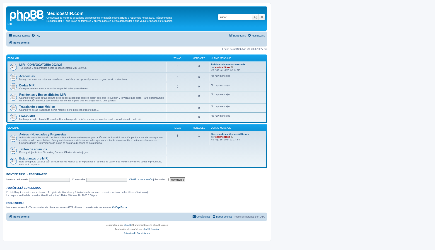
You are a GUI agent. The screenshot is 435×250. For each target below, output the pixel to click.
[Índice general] (26, 14)
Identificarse (15, 174)
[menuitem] (36, 35)
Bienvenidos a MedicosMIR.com (230, 134)
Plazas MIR (27, 116)
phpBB (127, 225)
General (13, 128)
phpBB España (151, 229)
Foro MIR (13, 58)
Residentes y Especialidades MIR (42, 94)
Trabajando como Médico (37, 106)
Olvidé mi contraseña (140, 179)
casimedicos (222, 67)
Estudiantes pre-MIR (33, 158)
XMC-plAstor (119, 207)
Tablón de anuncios (33, 149)
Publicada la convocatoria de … (230, 64)
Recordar (160, 179)
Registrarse (38, 174)
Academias (27, 76)
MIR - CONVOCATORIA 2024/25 (40, 64)
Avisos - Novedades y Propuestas (42, 134)
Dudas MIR (26, 85)
